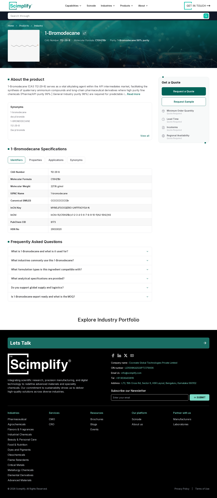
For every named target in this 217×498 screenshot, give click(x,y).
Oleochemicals (16, 454)
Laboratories (180, 424)
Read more (133, 94)
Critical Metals (16, 465)
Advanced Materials (19, 480)
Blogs (93, 424)
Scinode (91, 5)
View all (144, 135)
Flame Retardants (18, 459)
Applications (55, 160)
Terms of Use (202, 488)
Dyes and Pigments (19, 449)
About (141, 5)
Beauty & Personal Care (22, 439)
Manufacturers (182, 419)
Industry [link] (38, 25)
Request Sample (184, 101)
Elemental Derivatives (20, 475)
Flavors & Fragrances (21, 429)
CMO (52, 419)
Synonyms (76, 160)
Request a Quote (183, 91)
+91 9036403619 (125, 378)
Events (94, 429)
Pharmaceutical (17, 419)
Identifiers (16, 160)
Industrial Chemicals (20, 434)
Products (125, 5)
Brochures (96, 419)
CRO (51, 424)
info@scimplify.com (131, 373)
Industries (106, 5)
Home (11, 25)
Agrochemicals (17, 424)
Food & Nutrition (17, 444)
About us (137, 424)
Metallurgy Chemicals (21, 470)
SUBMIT (201, 397)
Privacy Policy (182, 488)
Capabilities (71, 5)
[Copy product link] (84, 33)
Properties (35, 160)
